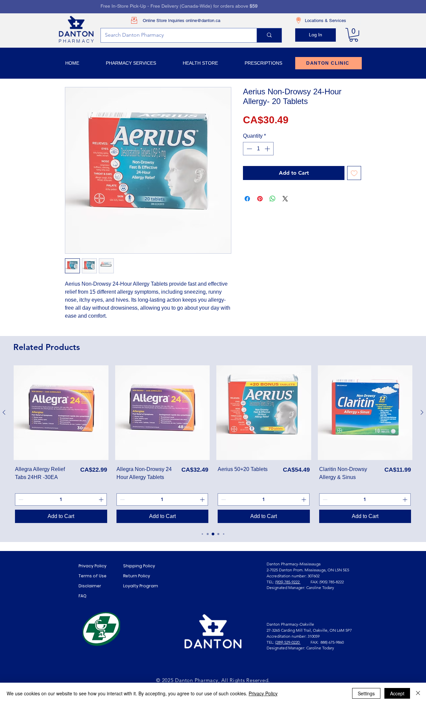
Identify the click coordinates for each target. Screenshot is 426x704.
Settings (366, 693)
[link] (353, 35)
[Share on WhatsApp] (273, 199)
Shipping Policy (139, 566)
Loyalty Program (140, 586)
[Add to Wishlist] (354, 173)
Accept (397, 693)
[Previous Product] (4, 412)
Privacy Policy (92, 566)
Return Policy (136, 576)
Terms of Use (92, 576)
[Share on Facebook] (247, 199)
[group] (213, 445)
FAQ (83, 596)
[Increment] (268, 148)
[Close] (418, 693)
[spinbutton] (258, 148)
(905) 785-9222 (288, 581)
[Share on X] (285, 199)
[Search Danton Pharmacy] (269, 35)
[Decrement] (248, 148)
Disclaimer (90, 586)
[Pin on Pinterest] (260, 199)
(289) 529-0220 (288, 642)
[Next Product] (422, 412)
